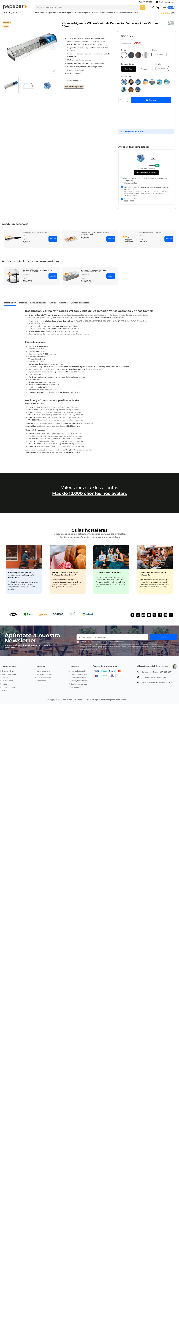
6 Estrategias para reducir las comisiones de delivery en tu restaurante (21, 574)
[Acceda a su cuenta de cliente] (152, 7)
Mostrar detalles (130, 183)
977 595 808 (147, 2)
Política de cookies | (82, 700)
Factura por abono (44, 678)
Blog (130, 700)
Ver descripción (74, 80)
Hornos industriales (78, 671)
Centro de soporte (166, 2)
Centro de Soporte (9, 687)
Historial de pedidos (44, 674)
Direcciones (41, 681)
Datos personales (43, 671)
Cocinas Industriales (79, 684)
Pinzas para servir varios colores (35, 233)
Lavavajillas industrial (79, 681)
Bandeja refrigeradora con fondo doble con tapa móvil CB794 (37, 271)
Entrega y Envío (8, 671)
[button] (168, 13)
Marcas (5, 690)
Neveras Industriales (79, 674)
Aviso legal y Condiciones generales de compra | (109, 700)
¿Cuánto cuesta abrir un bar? (109, 572)
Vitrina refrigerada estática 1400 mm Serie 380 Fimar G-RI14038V (95, 271)
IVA (164, 7)
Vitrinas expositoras (78, 678)
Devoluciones (7, 681)
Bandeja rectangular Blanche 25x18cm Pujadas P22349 (95, 233)
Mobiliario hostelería (79, 687)
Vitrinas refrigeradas (74, 86)
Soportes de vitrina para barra (134, 199)
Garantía (5, 678)
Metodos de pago (9, 674)
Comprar (153, 100)
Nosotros (5, 684)
